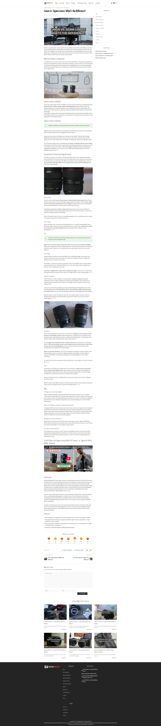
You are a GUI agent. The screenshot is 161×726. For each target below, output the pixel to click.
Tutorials (97, 39)
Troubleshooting (99, 36)
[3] (55, 298)
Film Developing (99, 16)
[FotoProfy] (48, 3)
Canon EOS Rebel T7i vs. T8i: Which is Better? (105, 55)
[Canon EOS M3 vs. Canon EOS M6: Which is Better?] (105, 612)
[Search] (116, 3)
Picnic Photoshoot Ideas (101, 58)
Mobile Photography (99, 22)
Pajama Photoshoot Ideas (101, 51)
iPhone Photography (99, 19)
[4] (48, 362)
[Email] (90, 550)
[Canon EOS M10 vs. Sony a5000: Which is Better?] (80, 612)
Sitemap (64, 715)
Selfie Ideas (98, 34)
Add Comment (56, 14)
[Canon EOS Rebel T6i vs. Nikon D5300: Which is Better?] (105, 640)
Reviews (97, 31)
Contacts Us (65, 709)
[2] (68, 218)
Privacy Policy (65, 712)
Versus (97, 42)
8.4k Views (46, 14)
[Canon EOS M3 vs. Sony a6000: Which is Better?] (80, 640)
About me (65, 706)
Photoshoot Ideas (99, 25)
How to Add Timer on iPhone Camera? (89, 673)
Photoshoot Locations (100, 28)
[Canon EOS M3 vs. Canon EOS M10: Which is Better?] (55, 640)
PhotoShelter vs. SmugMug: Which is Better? (105, 53)
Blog (96, 14)
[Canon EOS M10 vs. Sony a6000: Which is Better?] (55, 612)
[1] (61, 116)
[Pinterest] (87, 550)
